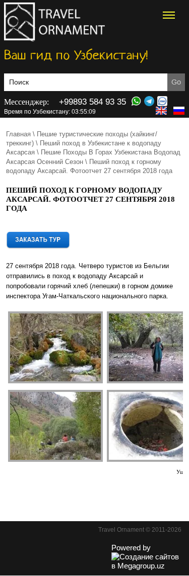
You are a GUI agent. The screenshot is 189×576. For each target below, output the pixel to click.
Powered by (131, 547)
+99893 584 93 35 (92, 102)
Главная (18, 134)
